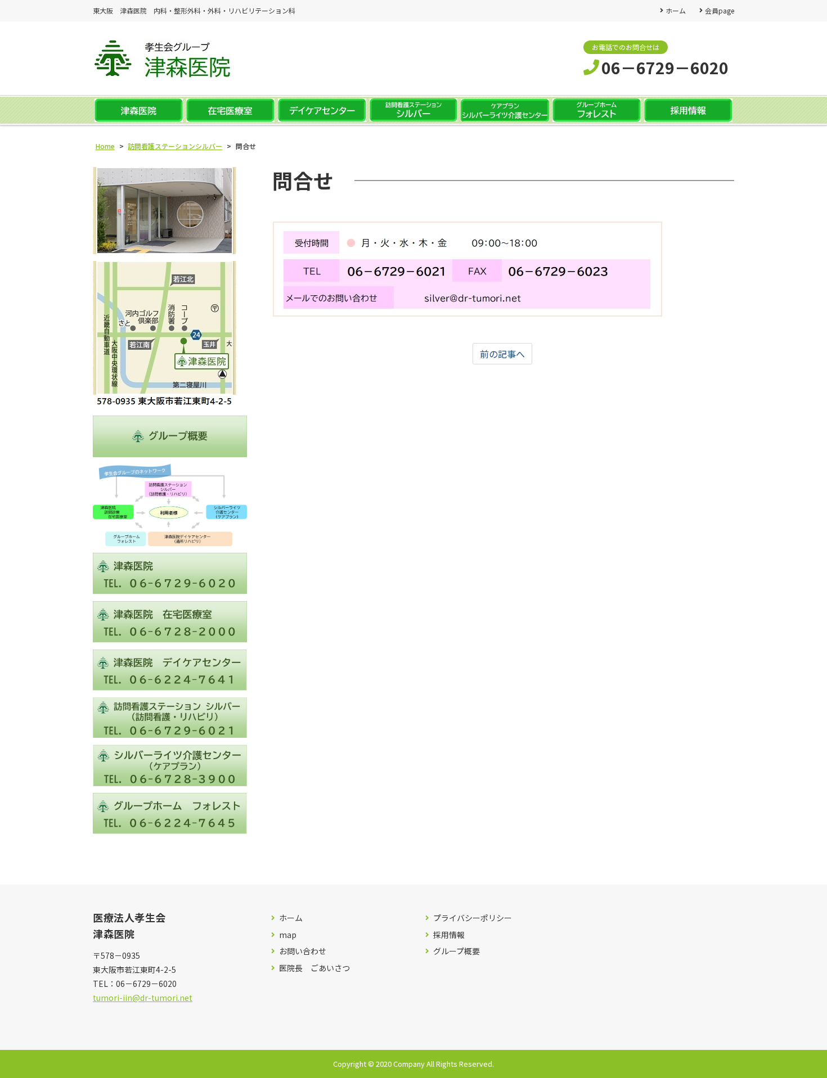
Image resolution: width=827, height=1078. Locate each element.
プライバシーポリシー (472, 918)
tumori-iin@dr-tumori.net (142, 997)
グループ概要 (456, 951)
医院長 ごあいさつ (314, 968)
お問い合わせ (302, 951)
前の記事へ (502, 353)
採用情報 (449, 935)
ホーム (676, 10)
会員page (719, 10)
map (287, 935)
